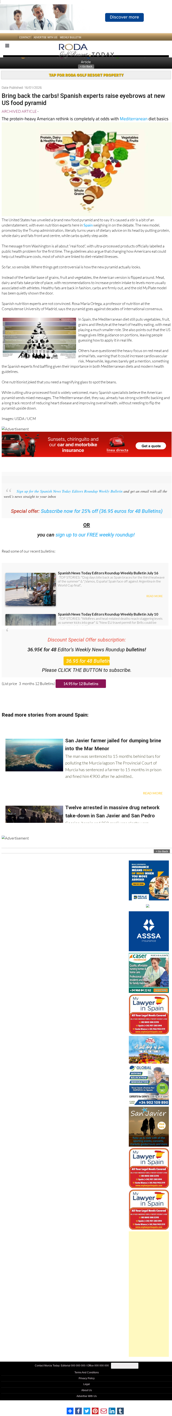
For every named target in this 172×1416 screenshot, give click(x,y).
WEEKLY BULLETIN (70, 37)
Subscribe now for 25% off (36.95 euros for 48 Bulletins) (102, 511)
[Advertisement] (149, 1294)
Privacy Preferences (124, 1365)
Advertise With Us (87, 1396)
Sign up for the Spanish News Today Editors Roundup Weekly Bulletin (69, 491)
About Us (86, 1390)
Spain (88, 225)
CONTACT (25, 37)
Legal (86, 1384)
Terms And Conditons (86, 1372)
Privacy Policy (87, 1378)
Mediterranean (133, 118)
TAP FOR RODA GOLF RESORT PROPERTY (86, 74)
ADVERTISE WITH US (45, 37)
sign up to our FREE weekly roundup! (95, 535)
